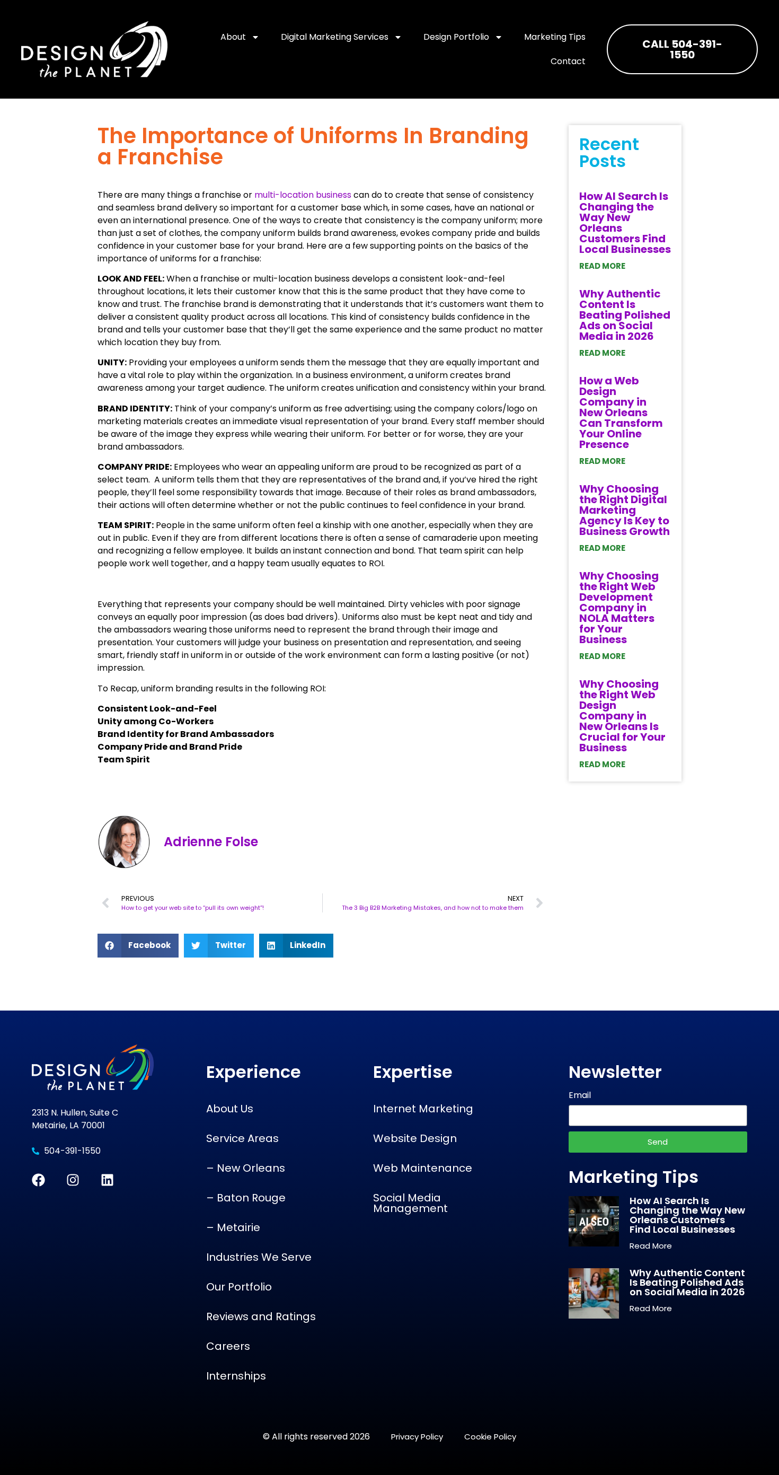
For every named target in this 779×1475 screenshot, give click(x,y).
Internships (236, 1375)
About (233, 37)
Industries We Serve (259, 1257)
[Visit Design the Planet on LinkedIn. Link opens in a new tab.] (107, 1180)
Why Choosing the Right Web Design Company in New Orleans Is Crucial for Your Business (622, 716)
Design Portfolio (456, 37)
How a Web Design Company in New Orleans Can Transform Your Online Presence (621, 412)
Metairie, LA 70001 (68, 1125)
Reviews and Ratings (261, 1316)
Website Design (415, 1138)
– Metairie (233, 1227)
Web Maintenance (422, 1168)
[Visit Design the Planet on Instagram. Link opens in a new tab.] (72, 1180)
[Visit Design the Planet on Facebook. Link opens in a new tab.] (38, 1180)
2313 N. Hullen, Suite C (76, 1113)
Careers (228, 1346)
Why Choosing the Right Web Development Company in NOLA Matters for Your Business (619, 607)
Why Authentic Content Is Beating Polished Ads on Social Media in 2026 (624, 315)
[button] (138, 946)
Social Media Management (410, 1203)
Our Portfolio (239, 1286)
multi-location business (302, 195)
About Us (229, 1108)
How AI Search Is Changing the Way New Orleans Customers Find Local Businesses (625, 223)
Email (580, 1096)
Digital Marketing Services (334, 37)
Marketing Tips (555, 37)
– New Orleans (245, 1168)
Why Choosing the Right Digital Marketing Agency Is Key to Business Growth (624, 510)
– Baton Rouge (246, 1197)
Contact (568, 61)
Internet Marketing (423, 1108)
